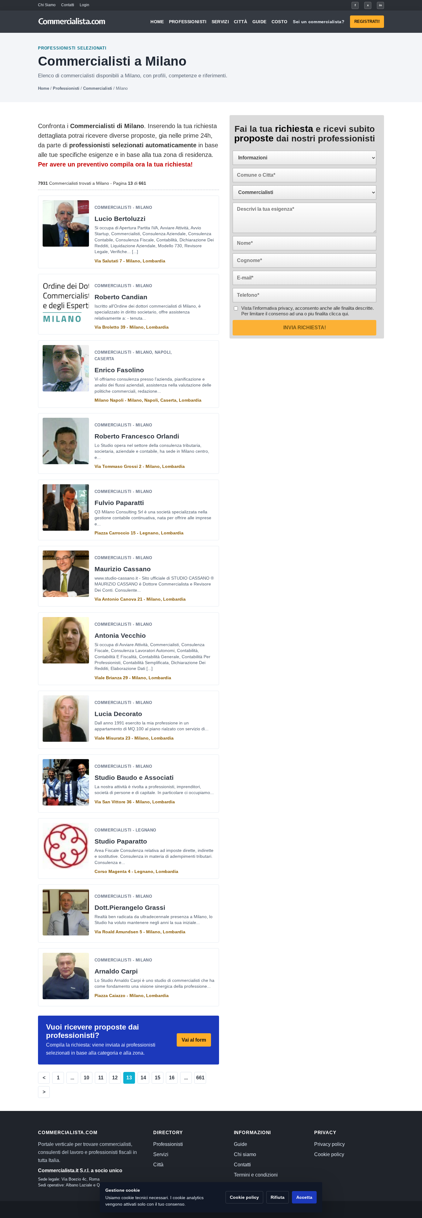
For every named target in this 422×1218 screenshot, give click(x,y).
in (380, 5)
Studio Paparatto (121, 841)
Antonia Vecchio (120, 635)
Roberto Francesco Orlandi (137, 436)
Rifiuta (278, 1197)
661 (200, 1077)
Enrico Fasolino (119, 370)
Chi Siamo (47, 5)
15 (157, 1077)
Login (84, 5)
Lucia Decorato (118, 713)
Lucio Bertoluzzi (120, 218)
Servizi (220, 21)
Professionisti (188, 21)
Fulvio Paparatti (119, 502)
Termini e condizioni (256, 1174)
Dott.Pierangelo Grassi (130, 907)
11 (100, 1077)
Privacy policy (329, 1144)
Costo (280, 21)
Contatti (67, 5)
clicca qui (338, 313)
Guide (259, 21)
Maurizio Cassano (123, 568)
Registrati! (367, 21)
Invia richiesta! (304, 327)
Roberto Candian (121, 296)
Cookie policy (329, 1154)
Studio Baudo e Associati (134, 777)
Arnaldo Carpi (116, 971)
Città (240, 21)
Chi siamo (245, 1154)
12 (115, 1077)
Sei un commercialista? (318, 21)
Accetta (304, 1197)
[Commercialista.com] (72, 22)
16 (172, 1077)
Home (157, 21)
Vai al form (194, 1040)
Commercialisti (97, 88)
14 (143, 1077)
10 (86, 1077)
